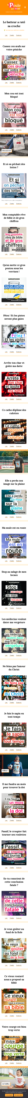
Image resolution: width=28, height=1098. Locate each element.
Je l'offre (5, 1084)
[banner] (14, 25)
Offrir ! (5, 771)
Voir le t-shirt (8, 467)
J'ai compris (9, 1095)
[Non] (26, 1093)
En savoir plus (18, 1095)
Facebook (18, 35)
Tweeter (12, 35)
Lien (6, 35)
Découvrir (6, 151)
